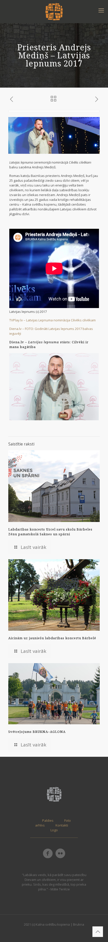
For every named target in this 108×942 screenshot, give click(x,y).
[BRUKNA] (54, 11)
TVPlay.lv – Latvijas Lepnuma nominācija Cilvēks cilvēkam (52, 320)
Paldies (47, 820)
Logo (54, 830)
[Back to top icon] (97, 931)
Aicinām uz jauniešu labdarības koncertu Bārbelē (52, 638)
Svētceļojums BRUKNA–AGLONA (37, 731)
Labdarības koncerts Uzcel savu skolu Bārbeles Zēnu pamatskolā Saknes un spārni (50, 531)
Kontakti (62, 825)
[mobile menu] (101, 10)
